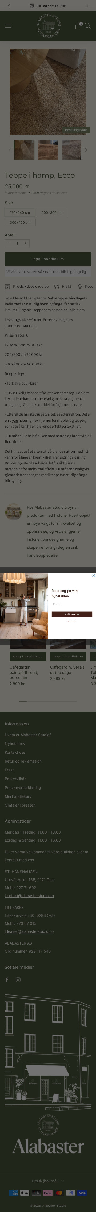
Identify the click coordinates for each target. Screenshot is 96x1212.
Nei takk (72, 621)
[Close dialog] (93, 575)
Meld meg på (72, 614)
